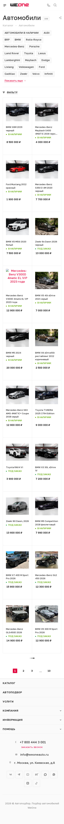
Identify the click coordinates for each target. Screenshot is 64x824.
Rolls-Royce (33, 39)
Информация (13, 719)
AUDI (46, 32)
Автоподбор (12, 692)
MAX (45, 774)
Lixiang (9, 66)
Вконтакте (10, 774)
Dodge (45, 60)
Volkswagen (26, 66)
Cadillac (10, 73)
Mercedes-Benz (14, 46)
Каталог (9, 683)
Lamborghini (12, 60)
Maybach (30, 60)
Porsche (34, 46)
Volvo (35, 73)
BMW (18, 39)
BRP (7, 39)
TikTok (36, 783)
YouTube (27, 774)
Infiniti (49, 73)
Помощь (9, 729)
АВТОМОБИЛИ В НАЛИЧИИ (22, 32)
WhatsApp (54, 774)
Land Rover (12, 53)
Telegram (19, 774)
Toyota (28, 53)
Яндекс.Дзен (27, 783)
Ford (42, 66)
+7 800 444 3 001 (33, 742)
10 (49, 670)
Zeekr (23, 73)
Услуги (8, 701)
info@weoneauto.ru (34, 754)
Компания (10, 710)
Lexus (42, 53)
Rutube (36, 774)
